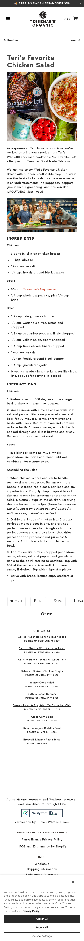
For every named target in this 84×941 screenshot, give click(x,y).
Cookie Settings (42, 936)
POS (22, 846)
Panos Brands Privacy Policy (42, 839)
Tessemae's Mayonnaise (39, 289)
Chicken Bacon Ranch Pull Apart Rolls (42, 660)
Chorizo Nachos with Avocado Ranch (42, 648)
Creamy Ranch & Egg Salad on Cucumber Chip (42, 705)
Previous (12, 40)
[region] (42, 907)
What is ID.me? (58, 822)
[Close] (73, 882)
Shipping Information (42, 869)
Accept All (42, 919)
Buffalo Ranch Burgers (42, 694)
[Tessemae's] (43, 19)
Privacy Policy (31, 911)
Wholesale (42, 864)
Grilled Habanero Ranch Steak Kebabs (42, 637)
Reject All (42, 927)
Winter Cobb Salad (42, 683)
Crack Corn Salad (42, 717)
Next (75, 40)
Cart (72, 19)
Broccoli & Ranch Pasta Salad (42, 740)
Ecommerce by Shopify (50, 846)
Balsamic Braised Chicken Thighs (42, 671)
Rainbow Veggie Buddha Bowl (42, 728)
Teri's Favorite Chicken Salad (31, 62)
